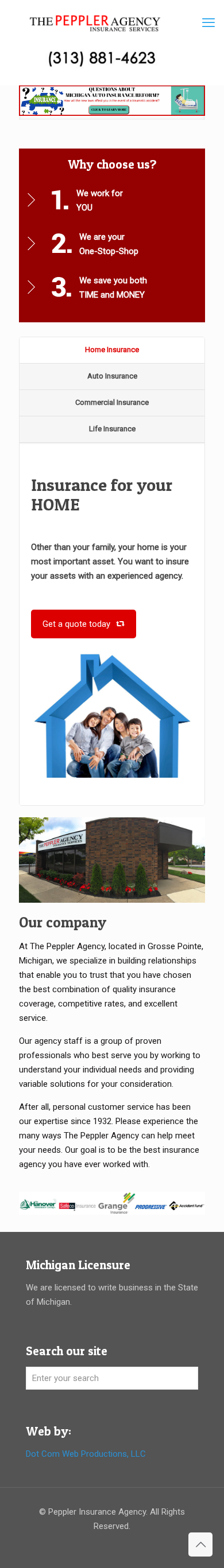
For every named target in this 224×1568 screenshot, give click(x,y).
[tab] (112, 350)
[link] (112, 102)
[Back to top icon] (200, 1544)
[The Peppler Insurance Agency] (95, 23)
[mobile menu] (208, 23)
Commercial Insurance (112, 402)
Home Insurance (112, 349)
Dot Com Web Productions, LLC (86, 1454)
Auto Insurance (112, 376)
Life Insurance (112, 428)
